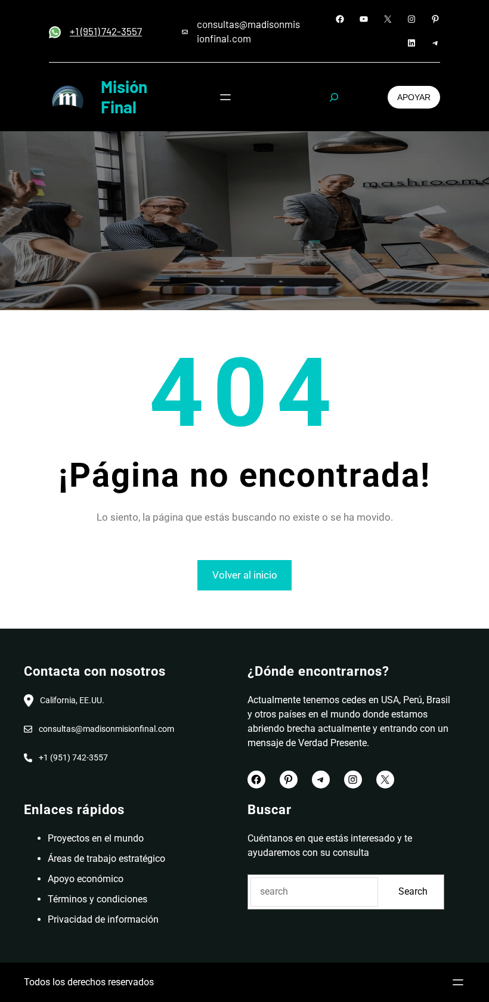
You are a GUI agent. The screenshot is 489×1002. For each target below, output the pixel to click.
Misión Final (124, 96)
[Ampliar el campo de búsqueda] (334, 97)
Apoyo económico (85, 879)
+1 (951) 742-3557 (106, 31)
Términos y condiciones (97, 899)
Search (413, 891)
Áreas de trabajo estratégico (106, 858)
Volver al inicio (244, 575)
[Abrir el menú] (225, 97)
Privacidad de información (103, 919)
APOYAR (414, 97)
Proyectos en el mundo (96, 838)
